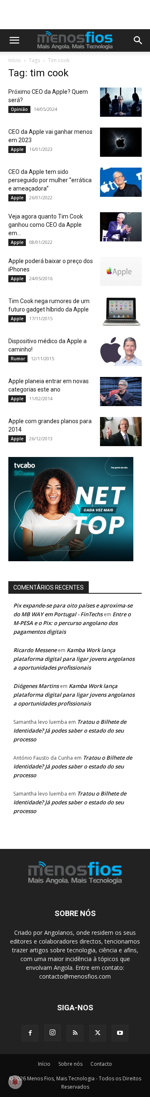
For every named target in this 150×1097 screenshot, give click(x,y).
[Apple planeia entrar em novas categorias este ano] (121, 391)
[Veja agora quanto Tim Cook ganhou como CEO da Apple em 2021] (121, 226)
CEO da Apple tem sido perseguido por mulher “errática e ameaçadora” (50, 180)
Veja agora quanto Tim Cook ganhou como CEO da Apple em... (45, 224)
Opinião (19, 109)
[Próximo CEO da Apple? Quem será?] (121, 102)
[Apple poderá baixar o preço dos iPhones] (121, 271)
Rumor (18, 358)
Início (14, 60)
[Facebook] (30, 1033)
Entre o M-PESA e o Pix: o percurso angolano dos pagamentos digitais (72, 622)
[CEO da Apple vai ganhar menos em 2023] (121, 142)
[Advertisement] (79, 14)
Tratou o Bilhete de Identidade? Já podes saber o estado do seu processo (69, 730)
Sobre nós (70, 1063)
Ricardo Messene (35, 650)
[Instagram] (52, 1032)
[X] (97, 1033)
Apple (17, 149)
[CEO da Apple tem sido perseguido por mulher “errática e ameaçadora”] (121, 182)
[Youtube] (120, 1033)
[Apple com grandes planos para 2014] (121, 431)
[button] (14, 40)
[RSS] (75, 1033)
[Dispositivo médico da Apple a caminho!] (121, 351)
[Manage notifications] (15, 1082)
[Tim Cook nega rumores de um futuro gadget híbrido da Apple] (121, 311)
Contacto (101, 1063)
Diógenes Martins (36, 686)
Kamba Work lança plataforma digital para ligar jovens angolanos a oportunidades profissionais (74, 658)
